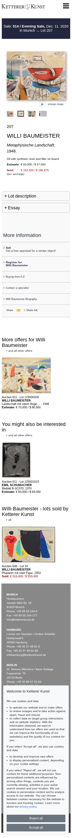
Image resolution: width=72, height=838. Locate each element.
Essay (14, 207)
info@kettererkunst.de (21, 619)
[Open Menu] (66, 6)
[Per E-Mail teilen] (17, 310)
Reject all (36, 818)
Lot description (22, 196)
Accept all (36, 827)
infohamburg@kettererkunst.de (26, 654)
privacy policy (28, 806)
